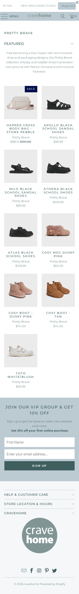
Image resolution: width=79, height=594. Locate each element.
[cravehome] (39, 16)
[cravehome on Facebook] (31, 571)
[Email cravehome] (24, 571)
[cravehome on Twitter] (54, 571)
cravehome (31, 584)
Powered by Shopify (52, 584)
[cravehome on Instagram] (39, 571)
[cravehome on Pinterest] (47, 571)
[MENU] (2, 16)
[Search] (63, 16)
